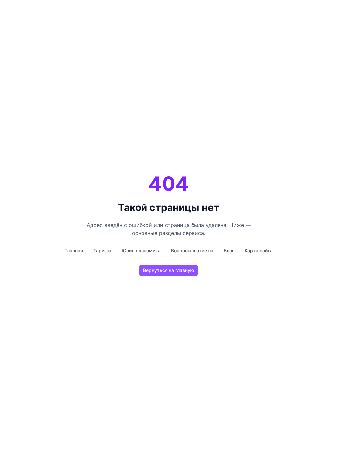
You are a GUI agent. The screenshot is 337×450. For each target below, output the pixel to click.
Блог (229, 250)
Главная (74, 250)
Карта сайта (258, 250)
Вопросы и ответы (192, 250)
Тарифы (102, 250)
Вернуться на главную (168, 270)
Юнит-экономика (141, 250)
